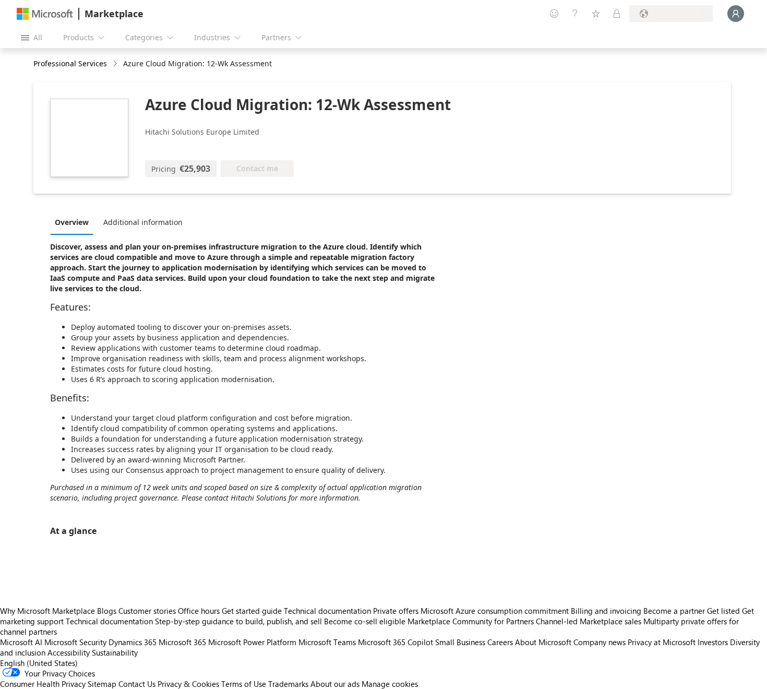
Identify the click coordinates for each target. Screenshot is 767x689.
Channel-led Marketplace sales (588, 621)
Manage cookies (390, 684)
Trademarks (288, 684)
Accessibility (68, 652)
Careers (500, 642)
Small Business (460, 642)
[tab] (74, 221)
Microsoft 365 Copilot (395, 642)
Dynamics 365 (133, 642)
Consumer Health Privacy (43, 684)
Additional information (143, 222)
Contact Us (136, 684)
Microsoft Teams (327, 642)
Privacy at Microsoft (662, 642)
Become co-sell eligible (364, 621)
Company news (599, 642)
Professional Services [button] (70, 63)
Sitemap (102, 684)
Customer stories (147, 610)
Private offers (395, 610)
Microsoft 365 (182, 642)
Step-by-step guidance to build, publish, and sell (238, 621)
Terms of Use (243, 684)
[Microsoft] (45, 14)
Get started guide (252, 610)
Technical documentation (327, 610)
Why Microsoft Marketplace (47, 610)
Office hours (199, 610)
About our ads (334, 684)
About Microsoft (543, 642)
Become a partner (674, 610)
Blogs (106, 610)
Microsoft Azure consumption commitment (496, 610)
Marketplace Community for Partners (471, 621)
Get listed (723, 610)
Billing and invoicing (606, 610)
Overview (72, 222)
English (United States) (39, 663)
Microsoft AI (21, 642)
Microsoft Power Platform (252, 642)
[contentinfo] (116, 64)
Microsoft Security (75, 642)
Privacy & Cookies (188, 684)
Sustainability (115, 652)
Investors (713, 642)
